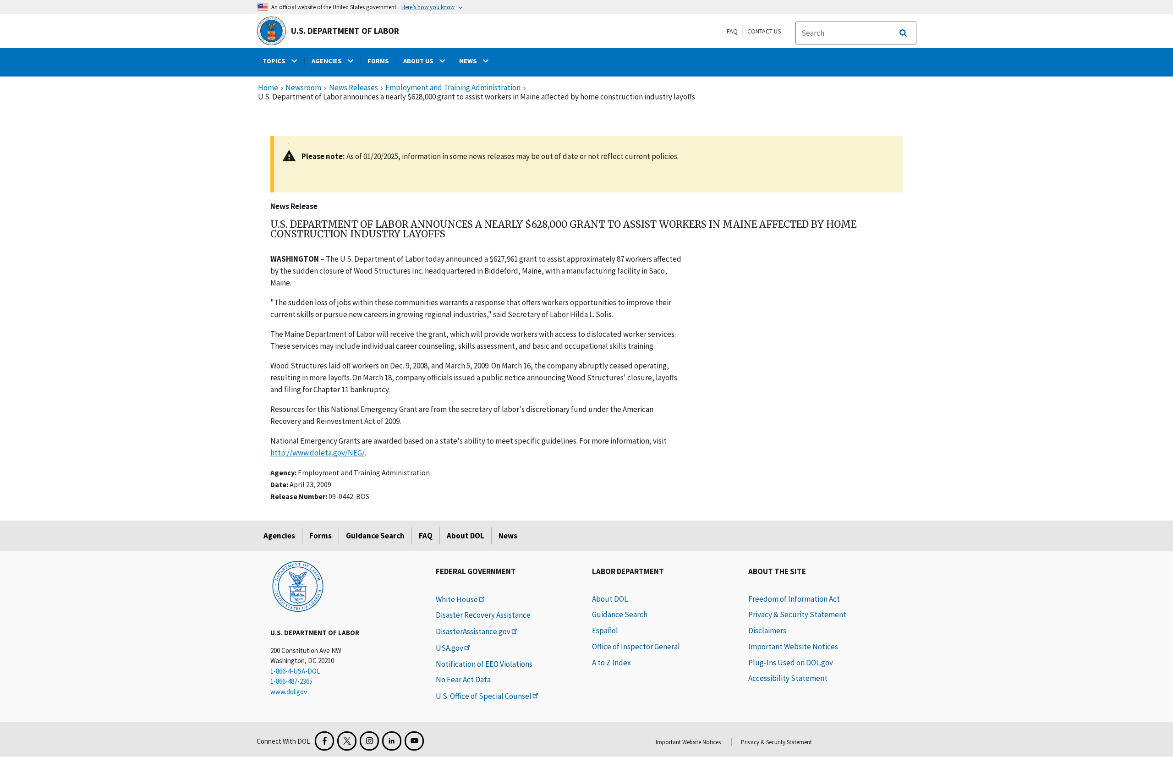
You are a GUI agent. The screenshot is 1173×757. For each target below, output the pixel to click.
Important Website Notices (793, 647)
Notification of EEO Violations (484, 664)
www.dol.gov (288, 691)
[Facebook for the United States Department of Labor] (324, 741)
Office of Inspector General (636, 647)
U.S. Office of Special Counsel (484, 696)
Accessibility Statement (788, 678)
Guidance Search (375, 536)
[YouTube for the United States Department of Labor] (414, 741)
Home (268, 88)
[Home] (297, 585)
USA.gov (449, 648)
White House (457, 599)
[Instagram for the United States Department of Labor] (369, 741)
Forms (320, 536)
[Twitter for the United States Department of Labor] (346, 741)
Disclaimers (767, 630)
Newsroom (303, 88)
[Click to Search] (903, 33)
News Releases (353, 88)
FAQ (732, 31)
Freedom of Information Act (794, 599)
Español (605, 630)
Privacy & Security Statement (797, 614)
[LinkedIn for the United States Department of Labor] (391, 741)
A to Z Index (611, 663)
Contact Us (764, 31)
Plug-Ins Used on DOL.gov (790, 663)
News (508, 536)
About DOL (465, 536)
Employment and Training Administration (453, 88)
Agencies (279, 536)
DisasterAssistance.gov (473, 631)
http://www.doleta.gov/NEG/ (317, 453)
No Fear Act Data (463, 680)
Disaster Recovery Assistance (483, 615)
